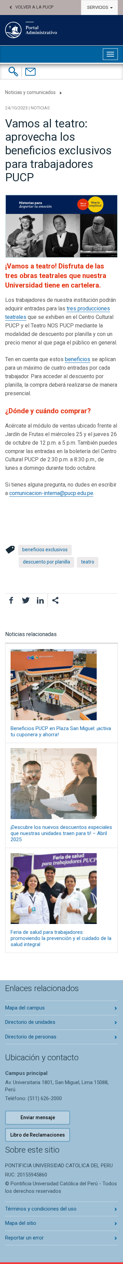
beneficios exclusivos (45, 549)
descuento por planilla (46, 562)
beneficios (77, 359)
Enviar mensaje (37, 1117)
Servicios (98, 7)
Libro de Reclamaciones (37, 1135)
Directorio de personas (30, 1037)
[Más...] (55, 600)
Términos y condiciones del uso (41, 1209)
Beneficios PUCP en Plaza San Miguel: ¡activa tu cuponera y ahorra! (61, 731)
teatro (87, 562)
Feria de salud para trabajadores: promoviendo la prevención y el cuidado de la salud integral (61, 938)
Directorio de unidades (30, 1022)
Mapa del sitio (20, 1223)
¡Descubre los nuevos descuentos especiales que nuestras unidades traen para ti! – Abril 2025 (61, 833)
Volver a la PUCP (34, 7)
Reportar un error (24, 1238)
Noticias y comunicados (30, 92)
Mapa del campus (25, 1008)
